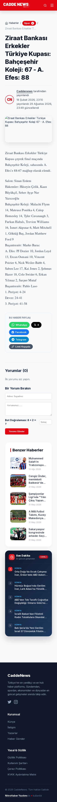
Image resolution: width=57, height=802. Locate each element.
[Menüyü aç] (52, 5)
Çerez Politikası (17, 768)
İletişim (12, 727)
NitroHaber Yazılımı (16, 795)
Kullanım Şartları (17, 763)
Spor (28, 23)
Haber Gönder (16, 738)
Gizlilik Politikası (17, 757)
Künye (11, 721)
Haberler (14, 22)
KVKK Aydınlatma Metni (22, 774)
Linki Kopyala (22, 346)
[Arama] (45, 5)
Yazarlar (13, 733)
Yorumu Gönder (17, 431)
